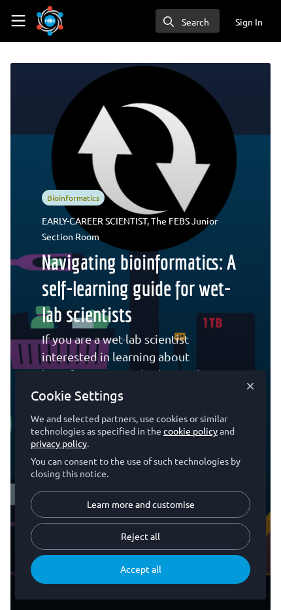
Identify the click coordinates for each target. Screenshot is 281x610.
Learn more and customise (141, 504)
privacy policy (59, 443)
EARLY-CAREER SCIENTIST (94, 220)
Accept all (140, 569)
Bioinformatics (73, 197)
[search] (188, 21)
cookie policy (190, 431)
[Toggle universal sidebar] (18, 21)
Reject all (140, 536)
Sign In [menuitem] (249, 21)
